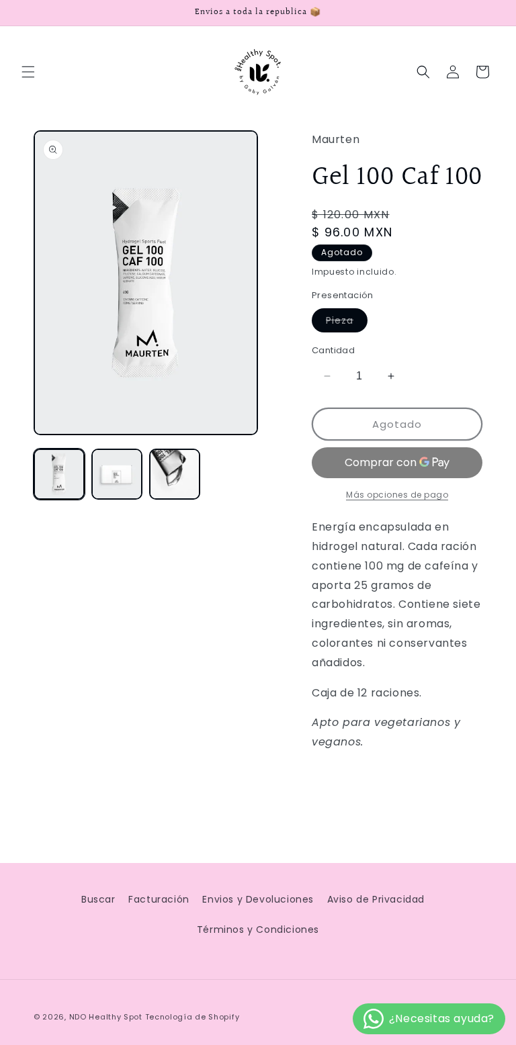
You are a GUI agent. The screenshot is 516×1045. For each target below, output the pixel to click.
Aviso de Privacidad (376, 899)
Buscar (98, 899)
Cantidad (333, 350)
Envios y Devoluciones (258, 899)
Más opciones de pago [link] (397, 494)
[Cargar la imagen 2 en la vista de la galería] (116, 474)
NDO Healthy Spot (105, 1016)
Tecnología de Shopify (192, 1016)
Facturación (158, 899)
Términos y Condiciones (258, 929)
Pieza (347, 322)
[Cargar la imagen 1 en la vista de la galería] (59, 474)
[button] (28, 72)
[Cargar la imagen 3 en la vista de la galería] (174, 474)
